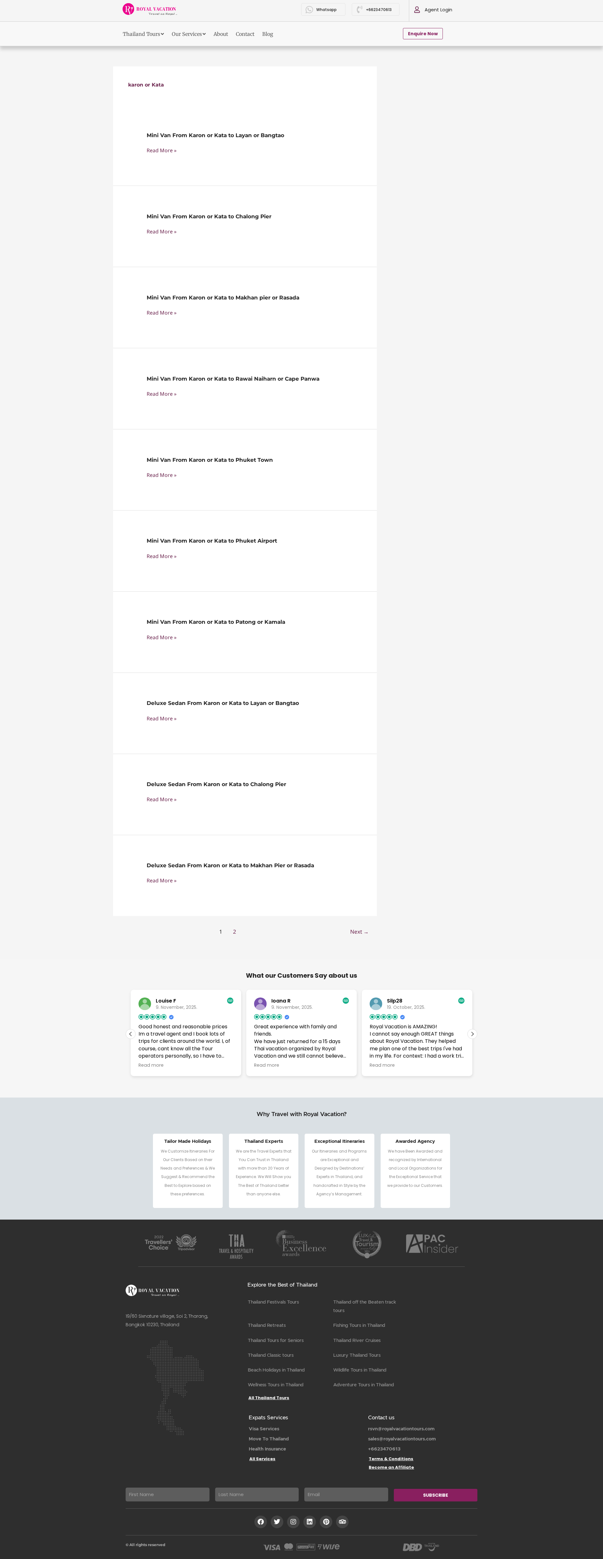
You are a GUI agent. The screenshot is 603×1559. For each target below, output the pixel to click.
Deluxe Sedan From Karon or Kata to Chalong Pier (216, 784)
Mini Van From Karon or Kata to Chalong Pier (209, 216)
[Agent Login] (417, 10)
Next (359, 931)
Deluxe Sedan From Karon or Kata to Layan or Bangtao (223, 703)
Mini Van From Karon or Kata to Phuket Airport (212, 541)
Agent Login (438, 9)
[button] (472, 1034)
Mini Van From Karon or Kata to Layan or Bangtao (215, 135)
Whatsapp (326, 9)
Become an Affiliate (391, 1467)
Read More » (162, 150)
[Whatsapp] (309, 9)
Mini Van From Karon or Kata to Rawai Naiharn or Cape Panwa (233, 379)
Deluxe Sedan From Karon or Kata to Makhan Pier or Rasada (230, 865)
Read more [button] (151, 1065)
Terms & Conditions (391, 1459)
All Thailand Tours (268, 1398)
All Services (262, 1459)
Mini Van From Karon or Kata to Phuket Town (210, 460)
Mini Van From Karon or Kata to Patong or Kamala (216, 622)
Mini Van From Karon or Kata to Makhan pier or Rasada (223, 297)
